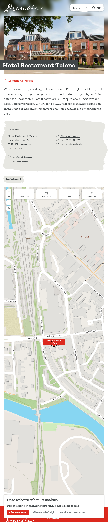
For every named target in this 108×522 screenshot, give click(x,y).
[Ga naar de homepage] (23, 7)
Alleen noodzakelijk (44, 512)
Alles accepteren (18, 512)
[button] (54, 343)
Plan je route (15, 148)
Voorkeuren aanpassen (73, 512)
